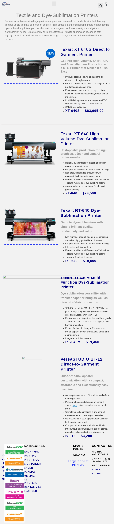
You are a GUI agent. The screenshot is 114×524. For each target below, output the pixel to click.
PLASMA (30, 472)
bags (74, 405)
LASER (28, 468)
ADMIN (96, 469)
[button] (54, 3)
